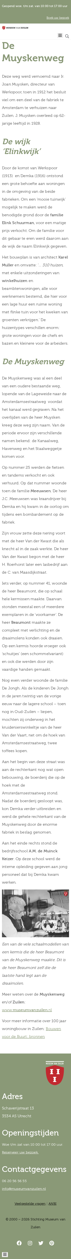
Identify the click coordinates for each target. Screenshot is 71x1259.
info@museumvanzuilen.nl (24, 1189)
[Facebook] (19, 1243)
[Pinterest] (52, 1243)
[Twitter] (41, 1243)
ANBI (52, 1204)
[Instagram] (30, 1243)
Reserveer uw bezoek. (20, 1152)
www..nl (27, 1010)
